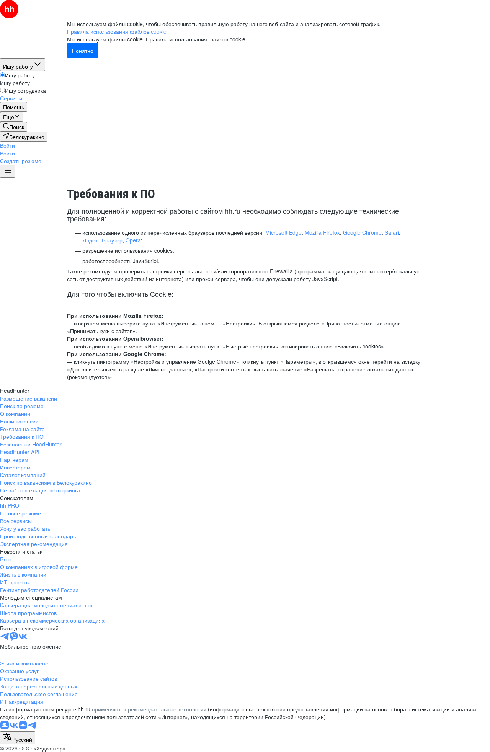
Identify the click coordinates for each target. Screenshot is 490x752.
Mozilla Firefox (322, 232)
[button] (7, 145)
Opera (133, 240)
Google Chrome (362, 232)
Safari (392, 232)
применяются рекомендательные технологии (149, 709)
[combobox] (17, 737)
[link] (13, 127)
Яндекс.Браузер (102, 240)
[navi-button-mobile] (7, 171)
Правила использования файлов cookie (195, 39)
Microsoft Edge (283, 232)
